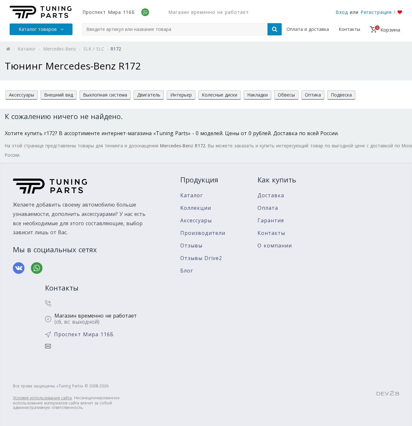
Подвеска (341, 95)
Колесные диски (219, 95)
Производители (202, 233)
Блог (186, 271)
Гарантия (271, 221)
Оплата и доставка (307, 29)
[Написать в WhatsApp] (36, 268)
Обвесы (286, 95)
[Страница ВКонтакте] (18, 268)
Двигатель (148, 95)
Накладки (257, 95)
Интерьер (181, 95)
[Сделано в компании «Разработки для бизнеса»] (388, 393)
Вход (342, 12)
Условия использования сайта (42, 398)
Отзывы (191, 246)
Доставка (271, 195)
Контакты (349, 29)
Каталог (191, 195)
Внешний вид (58, 95)
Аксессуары (21, 95)
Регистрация (376, 12)
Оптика (313, 95)
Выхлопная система (105, 95)
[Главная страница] (40, 12)
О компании (275, 246)
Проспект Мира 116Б (108, 12)
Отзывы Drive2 (201, 258)
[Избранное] (400, 12)
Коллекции (195, 208)
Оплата (268, 208)
